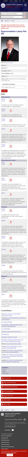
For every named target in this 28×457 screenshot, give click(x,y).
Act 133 (3, 110)
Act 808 (3, 164)
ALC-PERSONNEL (6, 328)
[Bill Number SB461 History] (11, 180)
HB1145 (3, 209)
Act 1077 (4, 180)
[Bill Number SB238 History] (11, 296)
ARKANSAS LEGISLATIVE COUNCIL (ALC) (12, 331)
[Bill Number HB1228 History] (11, 110)
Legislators (6, 20)
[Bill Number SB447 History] (11, 164)
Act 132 (3, 100)
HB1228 (3, 109)
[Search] (24, 13)
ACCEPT (9, 455)
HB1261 (3, 119)
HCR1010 (4, 249)
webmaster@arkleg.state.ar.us (10, 426)
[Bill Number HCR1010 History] (11, 250)
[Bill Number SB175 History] (11, 280)
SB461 (3, 178)
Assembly (5, 0)
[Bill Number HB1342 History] (11, 222)
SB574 (3, 192)
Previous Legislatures (6, 435)
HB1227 (3, 99)
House (11, 0)
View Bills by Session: (8, 84)
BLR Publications (5, 440)
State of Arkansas (5, 444)
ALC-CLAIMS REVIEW (7, 322)
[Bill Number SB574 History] (11, 194)
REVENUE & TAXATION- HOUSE (9, 337)
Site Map (20, 419)
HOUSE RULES (5, 334)
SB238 (3, 294)
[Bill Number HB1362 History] (11, 146)
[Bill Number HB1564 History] (11, 238)
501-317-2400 (10, 62)
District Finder (6, 373)
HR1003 (3, 265)
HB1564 (3, 236)
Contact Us (7, 419)
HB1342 (3, 220)
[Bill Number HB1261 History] (11, 120)
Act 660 (3, 238)
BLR (20, 0)
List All (4, 369)
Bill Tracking (4, 452)
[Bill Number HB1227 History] (11, 100)
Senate (16, 0)
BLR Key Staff (4, 438)
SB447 (3, 162)
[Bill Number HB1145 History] (11, 210)
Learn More (13, 452)
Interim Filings (4, 448)
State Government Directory (7, 446)
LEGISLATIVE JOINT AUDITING (13, 343)
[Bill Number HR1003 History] (11, 266)
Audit (23, 0)
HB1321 (3, 128)
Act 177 (3, 146)
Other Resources (5, 442)
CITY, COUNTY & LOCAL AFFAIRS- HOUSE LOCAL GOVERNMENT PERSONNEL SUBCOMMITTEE (12, 356)
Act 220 (3, 120)
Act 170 (3, 210)
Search (4, 90)
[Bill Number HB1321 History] (11, 130)
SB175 (3, 278)
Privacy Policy (14, 419)
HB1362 (3, 144)
